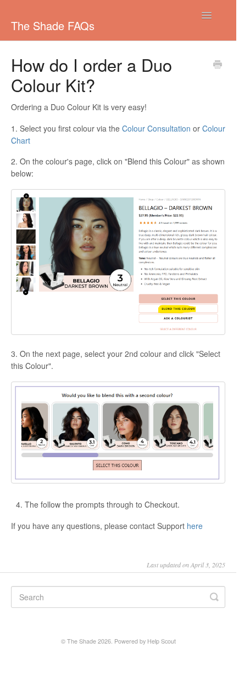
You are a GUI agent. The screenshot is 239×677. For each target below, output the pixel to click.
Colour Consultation (156, 128)
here (195, 525)
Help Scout (161, 641)
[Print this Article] (217, 65)
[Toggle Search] (214, 597)
